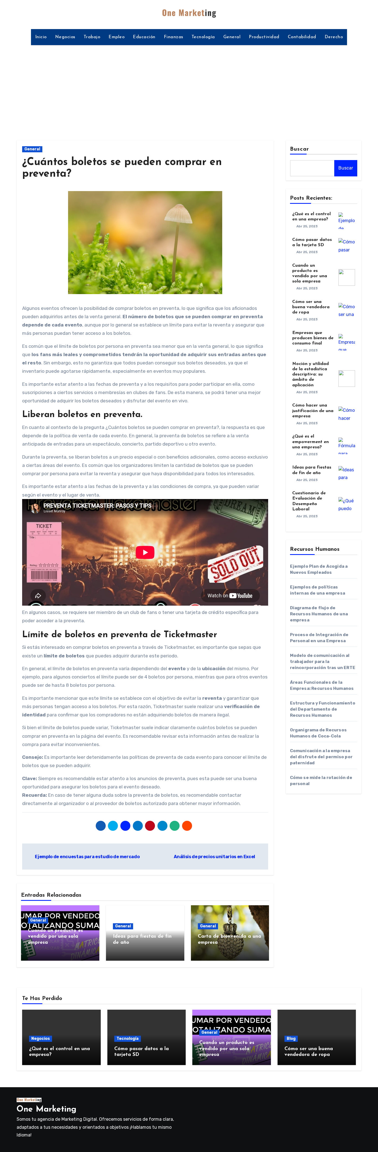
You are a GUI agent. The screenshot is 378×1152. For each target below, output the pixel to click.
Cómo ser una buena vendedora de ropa (311, 307)
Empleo (116, 37)
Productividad (264, 37)
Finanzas (173, 37)
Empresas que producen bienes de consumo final (312, 338)
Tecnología (203, 37)
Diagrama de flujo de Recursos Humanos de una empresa (319, 614)
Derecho (334, 37)
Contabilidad (302, 37)
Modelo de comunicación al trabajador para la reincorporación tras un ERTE (323, 661)
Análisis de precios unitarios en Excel (215, 856)
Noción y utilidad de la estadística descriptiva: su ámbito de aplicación (310, 374)
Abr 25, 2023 (307, 226)
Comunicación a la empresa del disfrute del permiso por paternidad (321, 756)
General (232, 37)
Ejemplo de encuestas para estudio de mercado (86, 856)
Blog (291, 1038)
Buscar (299, 149)
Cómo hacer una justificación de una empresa (312, 410)
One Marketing (46, 1109)
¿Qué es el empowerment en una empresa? (310, 441)
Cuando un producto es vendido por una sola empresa (55, 936)
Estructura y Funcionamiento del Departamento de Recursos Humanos (322, 709)
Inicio (41, 37)
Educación (144, 37)
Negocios (65, 37)
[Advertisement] (189, 89)
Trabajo (92, 37)
